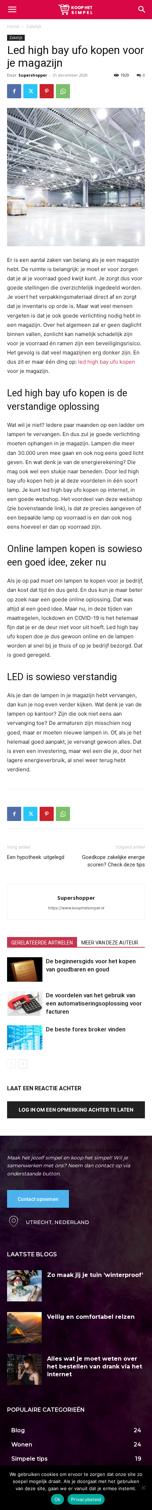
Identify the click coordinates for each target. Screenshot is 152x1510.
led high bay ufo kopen (106, 361)
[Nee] (143, 1487)
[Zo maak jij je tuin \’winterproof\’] (24, 1285)
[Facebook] (14, 91)
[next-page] (22, 1063)
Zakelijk (33, 26)
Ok (57, 1499)
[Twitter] (30, 91)
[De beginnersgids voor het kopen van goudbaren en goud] (24, 969)
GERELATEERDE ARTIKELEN (42, 943)
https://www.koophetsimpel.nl (76, 907)
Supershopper (32, 75)
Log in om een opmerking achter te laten (76, 1110)
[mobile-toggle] (12, 9)
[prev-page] (11, 1063)
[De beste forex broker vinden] (24, 1037)
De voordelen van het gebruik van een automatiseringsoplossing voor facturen (94, 1003)
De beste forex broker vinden (85, 1029)
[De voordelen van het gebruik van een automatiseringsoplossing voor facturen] (24, 1003)
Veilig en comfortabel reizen (91, 1316)
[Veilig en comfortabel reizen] (24, 1327)
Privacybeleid (86, 1499)
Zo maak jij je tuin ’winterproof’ (95, 1275)
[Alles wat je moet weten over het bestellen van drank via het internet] (24, 1369)
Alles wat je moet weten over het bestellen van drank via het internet (94, 1366)
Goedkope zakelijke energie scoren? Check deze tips (113, 861)
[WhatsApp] (63, 91)
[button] (142, 9)
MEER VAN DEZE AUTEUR (109, 943)
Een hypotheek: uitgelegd (35, 857)
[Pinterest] (47, 91)
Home (13, 26)
